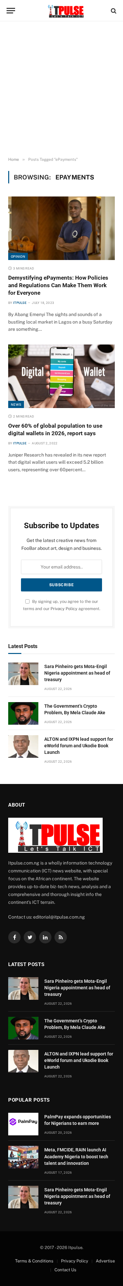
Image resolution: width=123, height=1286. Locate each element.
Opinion (18, 256)
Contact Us (65, 1269)
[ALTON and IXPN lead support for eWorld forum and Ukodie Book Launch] (23, 746)
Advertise (105, 1260)
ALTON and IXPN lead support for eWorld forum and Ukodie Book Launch (78, 745)
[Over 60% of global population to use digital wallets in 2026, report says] (61, 376)
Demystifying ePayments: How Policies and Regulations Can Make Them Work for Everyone (58, 285)
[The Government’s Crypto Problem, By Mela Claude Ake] (23, 713)
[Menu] (11, 10)
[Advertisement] (61, 89)
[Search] (113, 10)
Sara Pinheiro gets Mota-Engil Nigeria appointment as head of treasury (77, 673)
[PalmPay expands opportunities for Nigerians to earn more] (23, 1124)
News (16, 404)
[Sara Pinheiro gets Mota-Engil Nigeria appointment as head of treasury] (23, 673)
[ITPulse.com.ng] (65, 10)
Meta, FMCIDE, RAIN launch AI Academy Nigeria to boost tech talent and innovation (76, 1156)
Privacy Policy (64, 608)
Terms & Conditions (34, 1260)
